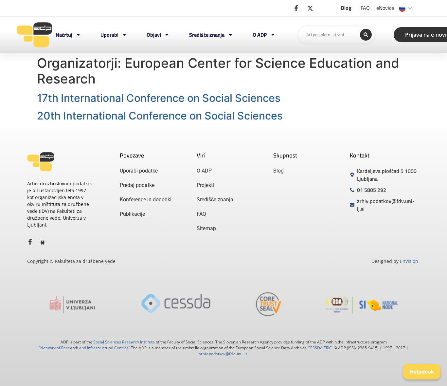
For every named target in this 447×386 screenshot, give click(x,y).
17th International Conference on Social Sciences (158, 98)
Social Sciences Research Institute (124, 342)
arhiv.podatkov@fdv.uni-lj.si (223, 354)
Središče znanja (206, 35)
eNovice (385, 8)
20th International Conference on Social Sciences (160, 115)
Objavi (154, 35)
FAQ (365, 8)
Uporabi (109, 35)
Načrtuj (64, 35)
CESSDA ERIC (320, 348)
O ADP (260, 35)
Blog (346, 8)
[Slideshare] (42, 242)
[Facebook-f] (30, 242)
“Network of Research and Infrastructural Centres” (84, 348)
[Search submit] (366, 35)
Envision (409, 261)
